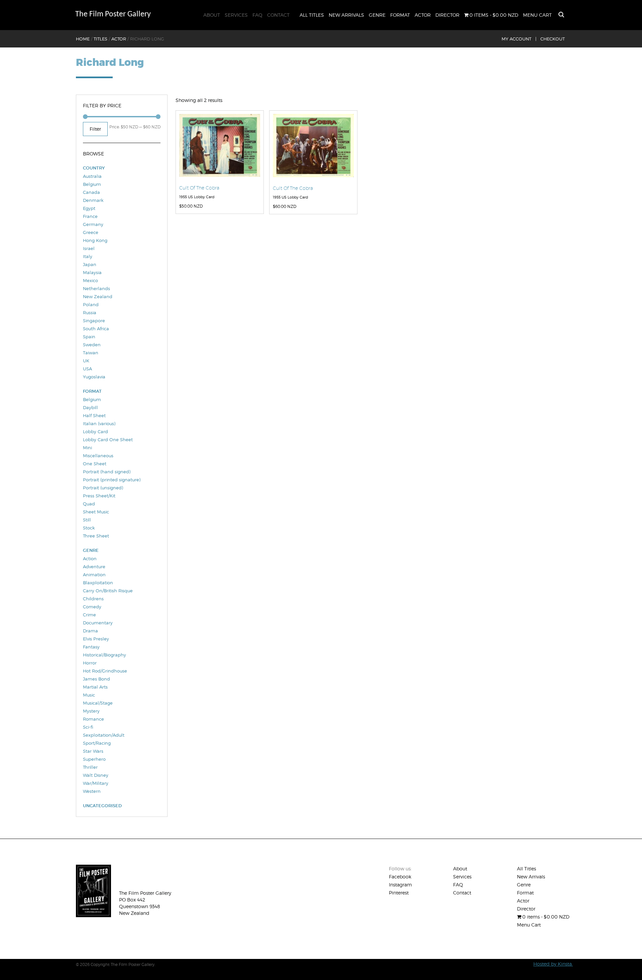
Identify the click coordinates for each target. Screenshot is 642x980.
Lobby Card (95, 431)
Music (89, 695)
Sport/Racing (97, 743)
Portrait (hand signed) (106, 471)
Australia (92, 176)
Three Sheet (96, 535)
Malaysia (92, 272)
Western (92, 791)
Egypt (89, 208)
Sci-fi (88, 727)
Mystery (91, 711)
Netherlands (96, 288)
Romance (93, 719)
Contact (278, 15)
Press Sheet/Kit (99, 495)
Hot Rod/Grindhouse (105, 670)
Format (400, 15)
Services (236, 15)
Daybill (90, 407)
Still (87, 519)
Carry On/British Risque (108, 590)
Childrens (93, 598)
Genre (377, 15)
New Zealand (97, 296)
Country (94, 168)
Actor (423, 15)
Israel (89, 248)
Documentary (98, 622)
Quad (89, 503)
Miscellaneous (98, 455)
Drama (90, 630)
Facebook (400, 876)
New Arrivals (346, 15)
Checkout (552, 38)
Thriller (90, 767)
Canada (91, 192)
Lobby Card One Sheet (108, 439)
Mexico (90, 280)
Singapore (94, 320)
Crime (89, 614)
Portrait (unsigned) (103, 487)
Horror (90, 662)
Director (447, 15)
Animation (94, 574)
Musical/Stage (98, 703)
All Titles (312, 15)
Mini (87, 447)
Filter (95, 129)
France (90, 216)
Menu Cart (537, 15)
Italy (87, 256)
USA (87, 368)
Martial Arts (95, 687)
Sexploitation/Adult (103, 735)
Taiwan (90, 352)
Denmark (93, 200)
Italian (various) (99, 423)
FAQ (257, 15)
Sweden (92, 344)
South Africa (96, 328)
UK (86, 360)
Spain (89, 336)
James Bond (96, 679)
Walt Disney (95, 775)
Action (90, 558)
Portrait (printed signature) (111, 479)
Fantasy (91, 646)
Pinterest (399, 892)
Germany (93, 224)
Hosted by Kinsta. (553, 964)
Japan (89, 264)
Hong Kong (95, 240)
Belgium (92, 184)
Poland (91, 304)
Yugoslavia (94, 376)
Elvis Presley (96, 638)
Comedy (92, 606)
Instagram (400, 884)
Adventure (94, 566)
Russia (89, 312)
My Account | (519, 38)
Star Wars (93, 751)
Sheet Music (96, 511)
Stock (89, 527)
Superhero (94, 759)
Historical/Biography (104, 654)
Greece (90, 232)
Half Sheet (94, 415)
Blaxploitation (98, 582)
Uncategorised (102, 806)
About (211, 15)
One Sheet (94, 463)
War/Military (95, 783)
